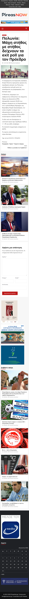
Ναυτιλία (20, 0)
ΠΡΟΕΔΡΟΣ (17, 138)
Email (17, 278)
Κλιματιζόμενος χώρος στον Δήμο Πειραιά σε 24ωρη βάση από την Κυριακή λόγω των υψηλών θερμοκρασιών (14, 393)
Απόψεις (19, 2)
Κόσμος (24, 2)
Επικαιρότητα (4, 0)
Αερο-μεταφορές (12, 2)
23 (26, 564)
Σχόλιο (4, 256)
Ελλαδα (4, 472)
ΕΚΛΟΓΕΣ (11, 138)
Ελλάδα (15, 0)
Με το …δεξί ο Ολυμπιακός (9, 450)
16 (26, 561)
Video (19, 6)
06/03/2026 (5, 208)
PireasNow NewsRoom (13, 182)
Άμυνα (5, 2)
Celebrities (17, 4)
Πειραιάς (11, 0)
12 (10, 561)
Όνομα (4, 278)
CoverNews (16, 596)
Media (12, 4)
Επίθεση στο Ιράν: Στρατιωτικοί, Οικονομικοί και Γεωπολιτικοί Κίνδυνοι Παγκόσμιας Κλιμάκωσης (13, 235)
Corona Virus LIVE (13, 6)
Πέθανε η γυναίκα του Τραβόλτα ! (17, 146)
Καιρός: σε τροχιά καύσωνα (9, 476)
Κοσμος (4, 35)
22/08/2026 (5, 478)
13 (14, 561)
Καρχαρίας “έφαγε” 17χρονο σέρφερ (13, 143)
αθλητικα (4, 418)
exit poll (7, 138)
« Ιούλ (2, 574)
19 (10, 564)
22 (22, 564)
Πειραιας (4, 388)
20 (14, 564)
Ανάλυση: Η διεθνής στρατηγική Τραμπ (13, 207)
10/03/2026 (5, 182)
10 (3, 561)
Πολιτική (25, 0)
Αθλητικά (8, 4)
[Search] (26, 28)
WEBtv (22, 4)
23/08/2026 (5, 397)
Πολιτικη (4, 499)
